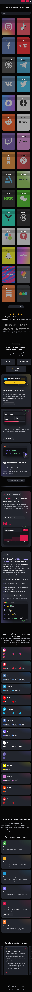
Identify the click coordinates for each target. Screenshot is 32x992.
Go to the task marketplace (16, 480)
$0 (23, 1)
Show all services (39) (16, 307)
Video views (24, 654)
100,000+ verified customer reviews (16, 317)
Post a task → (8, 438)
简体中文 (14, 986)
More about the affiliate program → (14, 517)
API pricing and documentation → (14, 595)
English (5, 985)
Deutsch (26, 985)
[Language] (30, 1)
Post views (7, 657)
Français (21, 985)
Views (22, 668)
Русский (15, 985)
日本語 (23, 986)
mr (9, 3)
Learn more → (8, 914)
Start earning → (9, 403)
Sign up (25, 529)
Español (10, 985)
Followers (7, 654)
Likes (15, 654)
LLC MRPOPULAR (19, 989)
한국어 (19, 986)
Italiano (8, 986)
